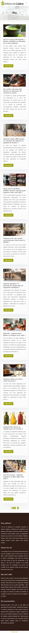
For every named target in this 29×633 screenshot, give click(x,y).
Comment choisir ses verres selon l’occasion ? (12, 380)
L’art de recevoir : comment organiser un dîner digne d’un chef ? (13, 477)
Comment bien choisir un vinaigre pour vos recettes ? (13, 428)
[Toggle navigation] (26, 3)
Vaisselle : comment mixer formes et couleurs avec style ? (14, 334)
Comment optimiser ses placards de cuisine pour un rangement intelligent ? (13, 285)
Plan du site (14, 632)
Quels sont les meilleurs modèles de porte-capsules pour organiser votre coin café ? (14, 190)
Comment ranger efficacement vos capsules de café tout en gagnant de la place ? (13, 141)
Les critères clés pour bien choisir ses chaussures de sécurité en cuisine (12, 91)
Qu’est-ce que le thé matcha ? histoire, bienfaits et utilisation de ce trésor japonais (14, 41)
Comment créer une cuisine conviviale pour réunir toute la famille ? (14, 240)
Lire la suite (8, 65)
